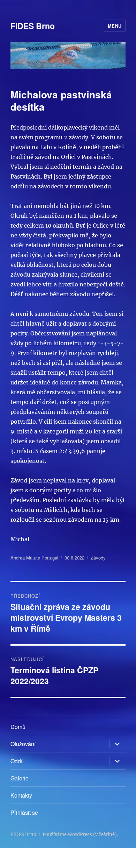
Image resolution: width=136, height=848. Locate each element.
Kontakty (21, 795)
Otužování (23, 744)
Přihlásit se (24, 812)
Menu (115, 25)
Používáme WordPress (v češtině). (80, 834)
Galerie (19, 778)
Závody (98, 557)
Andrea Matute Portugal (34, 557)
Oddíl (17, 761)
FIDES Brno (32, 26)
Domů (17, 727)
